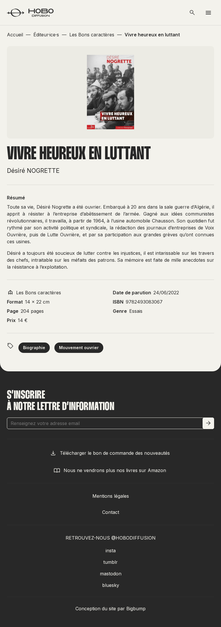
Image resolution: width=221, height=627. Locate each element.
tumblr (110, 562)
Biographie (34, 347)
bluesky (110, 585)
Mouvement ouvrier (79, 347)
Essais (135, 311)
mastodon (110, 574)
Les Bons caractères (38, 292)
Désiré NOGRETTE (33, 170)
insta (111, 550)
